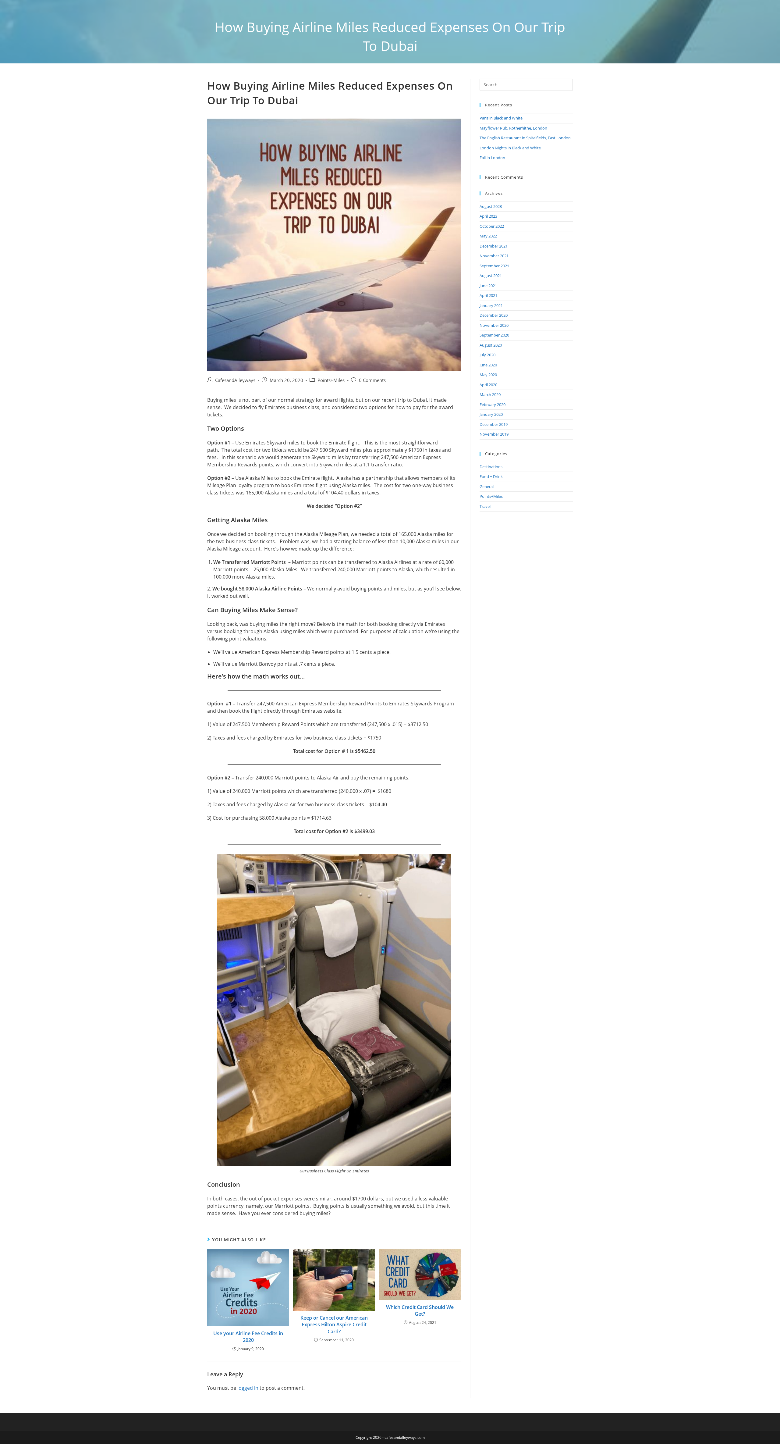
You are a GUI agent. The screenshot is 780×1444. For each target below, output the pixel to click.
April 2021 (488, 295)
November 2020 (494, 325)
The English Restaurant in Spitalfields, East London (525, 138)
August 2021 (491, 275)
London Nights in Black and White (510, 148)
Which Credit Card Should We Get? (420, 1310)
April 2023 (488, 216)
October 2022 (492, 226)
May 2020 (488, 374)
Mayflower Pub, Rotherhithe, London (513, 128)
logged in (247, 1388)
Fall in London (492, 157)
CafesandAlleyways (235, 380)
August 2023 (491, 206)
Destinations (491, 466)
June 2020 (488, 365)
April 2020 (488, 384)
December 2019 (494, 424)
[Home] (313, 66)
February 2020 (492, 404)
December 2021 (494, 246)
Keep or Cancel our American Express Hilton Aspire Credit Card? (334, 1324)
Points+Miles (331, 380)
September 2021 (494, 266)
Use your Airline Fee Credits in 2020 (248, 1336)
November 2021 (494, 255)
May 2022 (488, 236)
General (487, 486)
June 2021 (488, 285)
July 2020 (487, 355)
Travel (485, 506)
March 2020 (490, 394)
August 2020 (491, 345)
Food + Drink (491, 476)
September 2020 (494, 335)
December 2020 (494, 315)
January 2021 (491, 305)
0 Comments (372, 380)
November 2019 (494, 434)
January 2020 (491, 414)
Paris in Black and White (501, 118)
